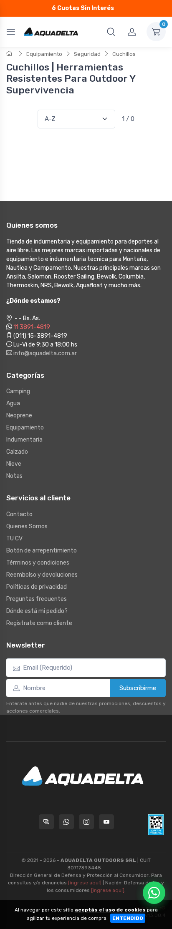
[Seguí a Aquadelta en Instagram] (86, 821)
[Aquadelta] (51, 31)
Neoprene (19, 415)
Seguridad (87, 54)
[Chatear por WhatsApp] (154, 892)
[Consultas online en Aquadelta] (46, 821)
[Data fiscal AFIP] (156, 824)
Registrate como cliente (39, 623)
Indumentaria (24, 439)
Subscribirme (137, 688)
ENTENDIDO (127, 918)
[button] (111, 31)
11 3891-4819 (31, 327)
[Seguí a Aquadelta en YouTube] (106, 821)
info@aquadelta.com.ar (44, 353)
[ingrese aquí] (84, 883)
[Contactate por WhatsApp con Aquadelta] (66, 821)
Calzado (17, 451)
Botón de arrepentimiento (41, 550)
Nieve (13, 463)
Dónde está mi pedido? (37, 611)
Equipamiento (44, 54)
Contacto (19, 514)
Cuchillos (124, 54)
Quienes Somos (27, 526)
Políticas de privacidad (36, 586)
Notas (14, 476)
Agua (13, 403)
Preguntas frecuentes (36, 599)
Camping (18, 391)
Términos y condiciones (37, 562)
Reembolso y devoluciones (42, 574)
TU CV (14, 538)
